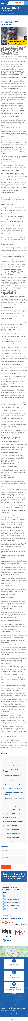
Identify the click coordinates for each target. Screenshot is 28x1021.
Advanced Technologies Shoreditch (14, 806)
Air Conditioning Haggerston (12, 837)
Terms (12, 1019)
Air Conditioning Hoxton (11, 825)
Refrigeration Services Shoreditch (14, 821)
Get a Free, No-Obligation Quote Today (14, 876)
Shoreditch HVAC (9, 1018)
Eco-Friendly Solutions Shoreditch (13, 788)
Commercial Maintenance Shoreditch (14, 802)
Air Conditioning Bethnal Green (13, 833)
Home (2, 13)
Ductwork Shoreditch (10, 817)
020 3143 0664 (19, 2)
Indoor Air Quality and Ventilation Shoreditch (13, 776)
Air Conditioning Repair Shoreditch (14, 766)
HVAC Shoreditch (9, 758)
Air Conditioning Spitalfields (12, 829)
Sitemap (16, 1019)
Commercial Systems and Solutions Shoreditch (14, 793)
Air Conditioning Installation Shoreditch (15, 762)
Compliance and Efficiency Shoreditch (14, 809)
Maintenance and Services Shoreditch (14, 784)
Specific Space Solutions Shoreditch (14, 798)
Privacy (25, 1018)
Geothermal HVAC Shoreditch (12, 813)
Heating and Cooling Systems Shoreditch (12, 770)
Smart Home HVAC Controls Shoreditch (15, 781)
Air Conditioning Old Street (12, 841)
